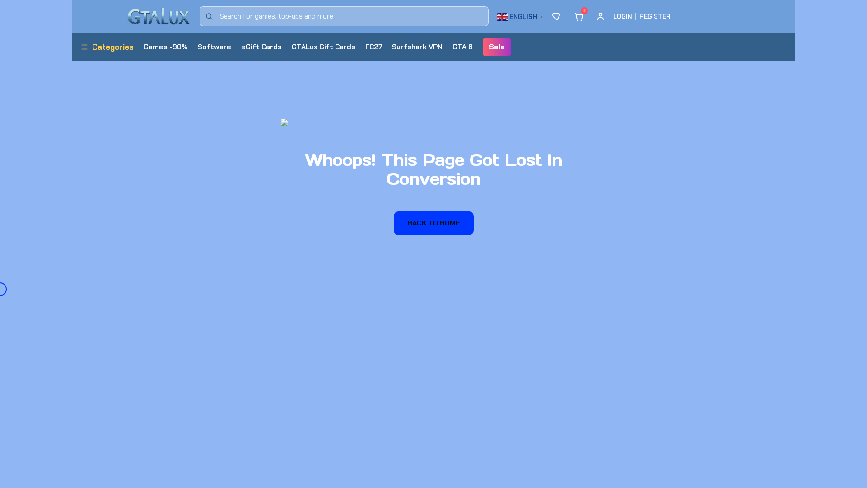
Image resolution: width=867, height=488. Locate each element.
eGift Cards (261, 47)
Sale (497, 47)
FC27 (373, 47)
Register (655, 16)
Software (214, 47)
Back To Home (433, 223)
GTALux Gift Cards (323, 47)
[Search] (209, 16)
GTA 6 (462, 47)
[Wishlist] (557, 16)
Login (622, 16)
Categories (113, 47)
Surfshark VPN (417, 47)
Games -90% (166, 47)
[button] (521, 15)
